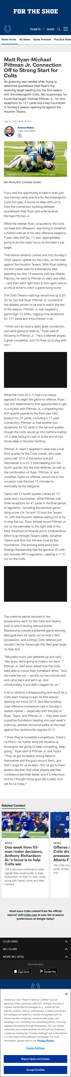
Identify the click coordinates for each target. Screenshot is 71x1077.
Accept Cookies (35, 1069)
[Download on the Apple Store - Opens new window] (21, 971)
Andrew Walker (26, 127)
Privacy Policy (45, 1040)
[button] (35, 369)
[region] (35, 1033)
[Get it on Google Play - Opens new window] (48, 973)
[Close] (66, 994)
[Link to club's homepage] (7, 27)
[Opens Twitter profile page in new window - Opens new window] (20, 135)
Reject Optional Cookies (35, 1058)
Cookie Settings (35, 1048)
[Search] (58, 29)
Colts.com (30, 914)
